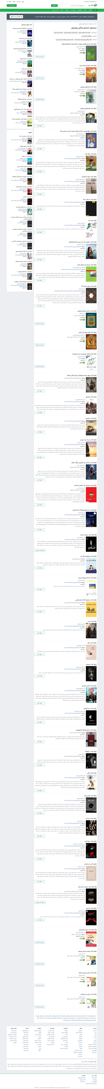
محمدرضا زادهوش (21, 209)
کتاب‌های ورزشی (23, 265)
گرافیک (66, 1046)
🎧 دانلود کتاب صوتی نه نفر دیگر (87, 887)
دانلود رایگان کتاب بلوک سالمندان (73, 189)
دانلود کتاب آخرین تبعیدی (89, 686)
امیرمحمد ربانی (80, 465)
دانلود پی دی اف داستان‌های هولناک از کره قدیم (65, 524)
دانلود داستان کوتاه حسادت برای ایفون (45, 543)
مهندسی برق (51, 1036)
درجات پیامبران (60, 1018)
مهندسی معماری (50, 1034)
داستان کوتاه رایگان (80, 187)
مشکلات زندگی (81, 277)
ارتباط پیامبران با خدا (79, 1018)
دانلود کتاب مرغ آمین (91, 841)
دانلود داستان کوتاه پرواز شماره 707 (63, 300)
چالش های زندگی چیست (44, 273)
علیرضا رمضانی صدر (79, 68)
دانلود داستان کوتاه (50, 185)
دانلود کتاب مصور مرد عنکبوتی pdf (59, 500)
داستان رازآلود (45, 187)
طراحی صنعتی (51, 1030)
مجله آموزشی (25, 1042)
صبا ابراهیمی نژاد (80, 688)
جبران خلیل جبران (80, 932)
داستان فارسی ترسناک (66, 185)
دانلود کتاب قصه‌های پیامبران (88, 108)
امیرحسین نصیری (80, 179)
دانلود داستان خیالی (73, 696)
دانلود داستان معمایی (64, 386)
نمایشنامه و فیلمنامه (92, 1046)
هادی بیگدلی (22, 158)
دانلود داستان (66, 168)
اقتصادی (80, 1030)
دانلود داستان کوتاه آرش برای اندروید (43, 785)
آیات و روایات (78, 738)
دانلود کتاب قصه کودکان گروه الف (48, 494)
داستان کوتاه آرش (67, 785)
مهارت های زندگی (63, 563)
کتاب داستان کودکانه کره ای (49, 520)
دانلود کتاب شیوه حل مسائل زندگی (87, 265)
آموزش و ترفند (65, 1032)
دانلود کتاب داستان (43, 673)
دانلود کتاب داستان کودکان (67, 471)
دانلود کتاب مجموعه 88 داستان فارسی (86, 600)
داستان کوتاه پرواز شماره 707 (78, 300)
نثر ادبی (79, 934)
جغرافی (80, 1038)
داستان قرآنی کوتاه (41, 141)
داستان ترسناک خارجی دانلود (78, 384)
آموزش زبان (94, 1050)
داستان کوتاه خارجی (43, 386)
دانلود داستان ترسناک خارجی (73, 382)
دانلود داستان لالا (40, 229)
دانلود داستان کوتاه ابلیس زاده (46, 806)
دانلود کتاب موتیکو (91, 397)
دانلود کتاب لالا (92, 221)
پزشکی (80, 1034)
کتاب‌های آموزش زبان (14, 81)
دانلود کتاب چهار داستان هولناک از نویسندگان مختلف (82, 375)
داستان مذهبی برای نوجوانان (63, 119)
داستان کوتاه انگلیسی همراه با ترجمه (50, 295)
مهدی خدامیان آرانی (21, 61)
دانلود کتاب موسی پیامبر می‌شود (87, 951)
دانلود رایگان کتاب (74, 429)
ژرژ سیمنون (22, 168)
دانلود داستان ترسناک (80, 191)
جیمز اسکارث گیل (21, 148)
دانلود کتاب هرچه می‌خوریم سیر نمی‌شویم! (84, 354)
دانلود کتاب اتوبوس (91, 418)
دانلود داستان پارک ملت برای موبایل (67, 164)
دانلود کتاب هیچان (91, 664)
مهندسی (73, 10)
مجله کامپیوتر (25, 1030)
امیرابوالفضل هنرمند (21, 284)
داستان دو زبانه (76, 295)
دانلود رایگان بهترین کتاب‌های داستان (19, 92)
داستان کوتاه (58, 185)
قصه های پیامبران (78, 121)
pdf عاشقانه (77, 827)
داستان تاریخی (53, 630)
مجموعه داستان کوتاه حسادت (56, 829)
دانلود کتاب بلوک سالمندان (89, 177)
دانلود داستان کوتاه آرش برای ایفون (77, 787)
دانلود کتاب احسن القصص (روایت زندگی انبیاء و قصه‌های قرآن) (79, 44)
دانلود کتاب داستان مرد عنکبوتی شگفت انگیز (84, 463)
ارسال (69, 1068)
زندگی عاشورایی (70, 736)
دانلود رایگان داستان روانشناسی (73, 448)
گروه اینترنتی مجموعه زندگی (70, 32)
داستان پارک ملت (55, 164)
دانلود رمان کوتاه (38, 694)
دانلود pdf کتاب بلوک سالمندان (59, 189)
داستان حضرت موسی (49, 121)
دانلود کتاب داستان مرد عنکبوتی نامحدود (85, 485)
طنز (54, 425)
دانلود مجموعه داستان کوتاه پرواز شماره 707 (73, 298)
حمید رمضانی (81, 866)
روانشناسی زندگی (81, 565)
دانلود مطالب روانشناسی (59, 565)
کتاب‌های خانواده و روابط (22, 113)
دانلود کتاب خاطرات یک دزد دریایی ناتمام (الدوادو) (83, 242)
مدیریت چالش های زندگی (67, 275)
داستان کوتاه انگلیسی (69, 296)
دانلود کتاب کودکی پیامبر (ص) (88, 65)
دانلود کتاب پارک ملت (91, 154)
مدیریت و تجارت (13, 1038)
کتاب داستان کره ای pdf (77, 520)
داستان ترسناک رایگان (62, 388)
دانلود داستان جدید (43, 166)
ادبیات (90, 10)
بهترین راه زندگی (46, 275)
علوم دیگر (80, 1056)
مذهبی (79, 48)
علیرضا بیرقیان (80, 798)
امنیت (66, 1034)
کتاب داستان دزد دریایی (54, 250)
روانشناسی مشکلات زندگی (74, 273)
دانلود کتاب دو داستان (90, 864)
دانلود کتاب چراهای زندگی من (88, 556)
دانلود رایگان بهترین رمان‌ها (21, 42)
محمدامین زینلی (80, 775)
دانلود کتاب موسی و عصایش (88, 994)
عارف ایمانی (81, 289)
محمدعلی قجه (22, 273)
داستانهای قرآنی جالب (80, 143)
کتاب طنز (58, 425)
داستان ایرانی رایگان (52, 187)
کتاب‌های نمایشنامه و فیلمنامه (20, 103)
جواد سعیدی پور (80, 667)
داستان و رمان (14, 1032)
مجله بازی (26, 1034)
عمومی (67, 10)
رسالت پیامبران (88, 1018)
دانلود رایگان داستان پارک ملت (73, 162)
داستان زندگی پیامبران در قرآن (55, 1016)
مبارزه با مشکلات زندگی (43, 277)
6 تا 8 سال (79, 337)
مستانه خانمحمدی (80, 399)
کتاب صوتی (55, 10)
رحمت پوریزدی (80, 356)
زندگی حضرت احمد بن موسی (62, 139)
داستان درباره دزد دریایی (65, 250)
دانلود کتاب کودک (81, 145)
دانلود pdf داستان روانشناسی (59, 448)
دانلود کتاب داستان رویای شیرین (87, 578)
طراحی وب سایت (64, 1044)
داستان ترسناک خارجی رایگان (60, 382)
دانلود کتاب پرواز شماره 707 (89, 286)
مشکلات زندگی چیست (73, 277)
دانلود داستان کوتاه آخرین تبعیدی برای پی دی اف (69, 694)
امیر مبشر (23, 263)
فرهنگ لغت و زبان (93, 1048)
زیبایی (39, 1036)
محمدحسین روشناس (79, 711)
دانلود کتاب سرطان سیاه (90, 199)
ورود (23, 1)
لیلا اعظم (82, 313)
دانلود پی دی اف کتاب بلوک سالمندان (43, 189)
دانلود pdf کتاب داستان (45, 917)
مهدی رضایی (22, 91)
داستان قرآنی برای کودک (50, 139)
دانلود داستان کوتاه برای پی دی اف (77, 254)
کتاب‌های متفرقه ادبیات (22, 244)
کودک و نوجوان (38, 1042)
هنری (40, 1048)
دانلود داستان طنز (70, 425)
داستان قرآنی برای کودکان (52, 141)
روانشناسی (80, 1040)
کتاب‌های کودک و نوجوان (75, 113)
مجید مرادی (23, 121)
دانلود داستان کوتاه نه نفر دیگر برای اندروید (71, 895)
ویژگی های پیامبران (51, 1018)
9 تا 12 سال (73, 337)
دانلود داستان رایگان (77, 168)
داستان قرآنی (77, 117)
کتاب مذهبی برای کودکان (74, 139)
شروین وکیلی (81, 624)
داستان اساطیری (76, 630)
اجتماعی (80, 1042)
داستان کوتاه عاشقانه (41, 719)
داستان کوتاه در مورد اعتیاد (74, 781)
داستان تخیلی (46, 630)
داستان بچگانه (68, 141)
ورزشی (39, 1046)
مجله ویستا (23, 111)
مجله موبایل (25, 1032)
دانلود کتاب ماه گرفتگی (90, 709)
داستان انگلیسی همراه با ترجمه (66, 295)
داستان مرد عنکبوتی (76, 473)
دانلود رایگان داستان (47, 448)
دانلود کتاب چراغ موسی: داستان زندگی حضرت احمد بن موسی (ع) (78, 131)
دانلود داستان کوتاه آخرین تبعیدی (70, 698)
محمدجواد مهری (80, 46)
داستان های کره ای (76, 518)
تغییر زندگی (70, 563)
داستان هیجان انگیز (41, 206)
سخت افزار (65, 1040)
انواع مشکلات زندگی (53, 277)
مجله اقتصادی (25, 1038)
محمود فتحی (22, 30)
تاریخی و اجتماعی (13, 1036)
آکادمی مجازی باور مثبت (78, 267)
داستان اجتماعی (50, 206)
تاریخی (80, 1036)
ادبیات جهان (74, 934)
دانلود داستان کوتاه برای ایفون (74, 256)
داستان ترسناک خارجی (54, 386)
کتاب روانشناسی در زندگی (71, 565)
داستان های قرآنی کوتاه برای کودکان (43, 143)
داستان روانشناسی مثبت (72, 450)
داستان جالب (63, 425)
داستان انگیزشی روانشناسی (60, 450)
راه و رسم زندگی (76, 563)
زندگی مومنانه (59, 738)
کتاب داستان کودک (76, 141)
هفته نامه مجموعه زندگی (84, 32)
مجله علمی (26, 1044)
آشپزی (39, 1032)
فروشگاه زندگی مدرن (86, 36)
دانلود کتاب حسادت (91, 818)
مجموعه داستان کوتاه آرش (48, 783)
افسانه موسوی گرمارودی (78, 335)
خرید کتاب (82, 1081)
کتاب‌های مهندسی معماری (21, 122)
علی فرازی (23, 101)
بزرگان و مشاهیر (37, 1030)
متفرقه (39, 1050)
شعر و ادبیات (14, 1030)
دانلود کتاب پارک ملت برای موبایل (55, 166)
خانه (95, 10)
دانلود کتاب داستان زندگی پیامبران (87, 311)
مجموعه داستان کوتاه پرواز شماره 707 (55, 298)
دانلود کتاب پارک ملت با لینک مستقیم (71, 166)
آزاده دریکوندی (80, 244)
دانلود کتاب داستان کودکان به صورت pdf (54, 498)
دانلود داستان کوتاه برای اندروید (73, 405)
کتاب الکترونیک (81, 1078)
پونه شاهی (81, 754)
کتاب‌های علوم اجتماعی (66, 269)
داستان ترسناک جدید (72, 388)
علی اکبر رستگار (80, 134)
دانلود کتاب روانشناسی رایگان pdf (56, 452)
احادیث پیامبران (43, 1018)
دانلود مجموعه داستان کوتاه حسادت (72, 829)
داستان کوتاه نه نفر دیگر (51, 893)
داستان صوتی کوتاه (75, 899)
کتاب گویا (42, 545)
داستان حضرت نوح (59, 121)
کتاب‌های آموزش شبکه (22, 32)
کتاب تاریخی (40, 425)
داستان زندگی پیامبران (54, 117)
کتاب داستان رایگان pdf (66, 473)
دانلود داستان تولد (49, 651)
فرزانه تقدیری (22, 179)
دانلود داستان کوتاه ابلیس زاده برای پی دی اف (70, 804)
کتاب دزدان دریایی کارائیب (42, 250)
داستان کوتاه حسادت (42, 541)
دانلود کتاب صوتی (40, 550)
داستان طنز (77, 425)
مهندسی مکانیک (50, 1038)
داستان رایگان (64, 522)
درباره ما (95, 1079)
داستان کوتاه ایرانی (41, 185)
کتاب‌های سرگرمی (23, 81)
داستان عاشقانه (76, 541)
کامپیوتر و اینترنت (64, 1048)
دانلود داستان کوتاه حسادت (79, 543)
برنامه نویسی (65, 1036)
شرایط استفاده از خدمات (91, 1083)
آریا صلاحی (81, 889)
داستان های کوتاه (41, 252)
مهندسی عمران (51, 1032)
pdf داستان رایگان (59, 252)
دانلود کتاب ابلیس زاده (90, 796)
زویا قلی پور (23, 199)
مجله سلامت (25, 1046)
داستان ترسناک (78, 526)
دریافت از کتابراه (40, 56)
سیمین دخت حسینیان (78, 844)
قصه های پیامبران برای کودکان (66, 117)
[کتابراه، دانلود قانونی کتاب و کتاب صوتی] (82, 53)
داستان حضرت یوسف (76, 123)
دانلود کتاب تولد (92, 643)
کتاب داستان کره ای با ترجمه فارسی (64, 520)
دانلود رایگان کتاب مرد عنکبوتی (74, 500)
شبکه (66, 1042)
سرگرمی (39, 1038)
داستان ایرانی (64, 206)
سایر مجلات (25, 1050)
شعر (96, 1034)
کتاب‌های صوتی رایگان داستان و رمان (64, 39)
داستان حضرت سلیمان (69, 121)
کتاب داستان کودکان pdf (54, 473)
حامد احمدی (81, 580)
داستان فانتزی (81, 696)
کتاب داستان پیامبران (44, 117)
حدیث (79, 358)
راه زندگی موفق (39, 275)
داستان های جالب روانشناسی (47, 450)
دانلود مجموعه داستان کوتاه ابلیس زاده (50, 804)
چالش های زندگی (54, 273)
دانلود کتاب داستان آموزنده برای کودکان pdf (52, 475)
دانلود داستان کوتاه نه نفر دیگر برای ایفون (52, 895)
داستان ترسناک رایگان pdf (50, 384)
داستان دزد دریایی (76, 250)
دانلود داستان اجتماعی (66, 427)
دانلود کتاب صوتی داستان (50, 545)
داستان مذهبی (73, 119)
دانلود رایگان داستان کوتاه (54, 409)
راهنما (14, 1)
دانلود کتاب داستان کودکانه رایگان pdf (71, 475)
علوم (85, 10)
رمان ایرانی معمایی (76, 185)
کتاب (85, 1066)
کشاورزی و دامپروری (78, 1052)
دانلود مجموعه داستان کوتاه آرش (62, 783)
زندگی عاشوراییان (53, 736)
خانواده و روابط (38, 1034)
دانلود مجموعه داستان (59, 673)
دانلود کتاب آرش (92, 773)
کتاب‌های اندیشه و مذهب (21, 62)
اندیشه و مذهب (78, 1032)
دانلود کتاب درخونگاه (91, 751)
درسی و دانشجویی (78, 1050)
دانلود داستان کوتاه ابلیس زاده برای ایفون (59, 808)
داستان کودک (77, 471)
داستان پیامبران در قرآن (51, 119)
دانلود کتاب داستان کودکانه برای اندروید (72, 498)
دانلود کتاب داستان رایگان (73, 522)
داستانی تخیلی (54, 696)
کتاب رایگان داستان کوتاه (42, 409)
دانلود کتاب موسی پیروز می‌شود (88, 973)
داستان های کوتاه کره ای (51, 518)
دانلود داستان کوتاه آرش (57, 785)
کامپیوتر (80, 10)
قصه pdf (40, 475)
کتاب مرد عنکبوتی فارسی (45, 500)
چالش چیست (76, 275)
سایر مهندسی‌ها (50, 1044)
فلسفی (80, 1046)
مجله (61, 10)
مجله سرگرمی (25, 1036)
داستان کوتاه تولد (41, 651)
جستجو (54, 5)
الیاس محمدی (80, 223)
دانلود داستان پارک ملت (61, 162)
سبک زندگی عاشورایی (61, 736)
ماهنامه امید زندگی (58, 32)
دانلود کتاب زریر (92, 621)
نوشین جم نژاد (22, 189)
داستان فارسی (77, 206)
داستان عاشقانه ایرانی (61, 541)
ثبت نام (18, 1)
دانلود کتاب (39, 126)
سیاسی (80, 1044)
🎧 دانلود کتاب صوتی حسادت (88, 535)
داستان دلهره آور (76, 893)
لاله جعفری (81, 954)
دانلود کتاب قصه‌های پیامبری (88, 87)
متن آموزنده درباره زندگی (48, 565)
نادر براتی (23, 138)
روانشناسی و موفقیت (12, 1034)
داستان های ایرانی (68, 673)
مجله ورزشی (25, 1040)
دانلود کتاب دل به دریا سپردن (88, 440)
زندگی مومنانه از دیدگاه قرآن (68, 738)
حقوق (81, 1048)
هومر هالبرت (81, 512)
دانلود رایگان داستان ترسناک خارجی (45, 382)
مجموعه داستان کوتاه (51, 254)
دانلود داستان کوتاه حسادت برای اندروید (63, 543)
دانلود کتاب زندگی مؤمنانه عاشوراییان (86, 730)
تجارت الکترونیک (64, 1038)
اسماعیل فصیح (80, 645)
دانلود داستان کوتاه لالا (60, 229)
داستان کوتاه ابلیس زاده (59, 806)
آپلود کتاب (11, 5)
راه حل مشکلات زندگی (63, 277)
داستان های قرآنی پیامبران (68, 143)
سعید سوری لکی (80, 156)
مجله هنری (26, 1048)
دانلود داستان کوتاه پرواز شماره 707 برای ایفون (71, 302)
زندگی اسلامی (46, 736)
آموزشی (15, 1042)
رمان (75, 586)
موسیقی (39, 1044)
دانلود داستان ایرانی (62, 187)
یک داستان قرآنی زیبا (57, 143)
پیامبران (72, 1018)
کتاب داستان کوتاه (71, 187)
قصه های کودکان (52, 496)
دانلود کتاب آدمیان (91, 908)
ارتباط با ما (94, 1078)
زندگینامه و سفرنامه (92, 1044)
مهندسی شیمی (51, 1040)
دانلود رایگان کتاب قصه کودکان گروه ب (63, 477)
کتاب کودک (49, 471)
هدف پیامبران (67, 1018)
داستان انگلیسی (60, 296)
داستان (79, 91)
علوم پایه (80, 1054)
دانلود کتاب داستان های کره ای (64, 518)
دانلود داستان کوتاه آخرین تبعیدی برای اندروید (52, 698)
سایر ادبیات (94, 1052)
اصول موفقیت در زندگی (53, 563)
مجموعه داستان (63, 586)
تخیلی (60, 696)
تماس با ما (9, 1)
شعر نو (95, 1036)
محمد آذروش (22, 221)
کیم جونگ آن (22, 253)
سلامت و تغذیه (38, 1040)
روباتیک (52, 1042)
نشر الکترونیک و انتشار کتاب (90, 1)
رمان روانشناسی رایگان (69, 452)
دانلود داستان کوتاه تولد (59, 651)
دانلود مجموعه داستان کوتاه (63, 254)
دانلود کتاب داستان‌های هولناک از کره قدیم (85, 510)
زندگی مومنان (77, 736)
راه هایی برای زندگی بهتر (56, 275)
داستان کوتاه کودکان (71, 145)
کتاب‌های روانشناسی (22, 51)
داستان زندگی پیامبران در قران (69, 1016)
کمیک (95, 1040)
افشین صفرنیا (80, 442)
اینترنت (66, 1030)
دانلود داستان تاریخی (48, 425)
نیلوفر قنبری (22, 71)
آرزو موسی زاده (22, 40)
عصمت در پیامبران (44, 1016)
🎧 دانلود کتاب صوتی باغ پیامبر (88, 930)
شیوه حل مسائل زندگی (63, 273)
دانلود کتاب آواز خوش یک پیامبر (88, 332)
